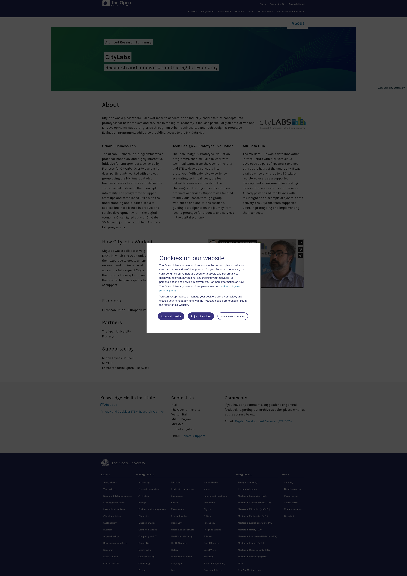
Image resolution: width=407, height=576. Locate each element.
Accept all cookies (171, 316)
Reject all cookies (201, 316)
